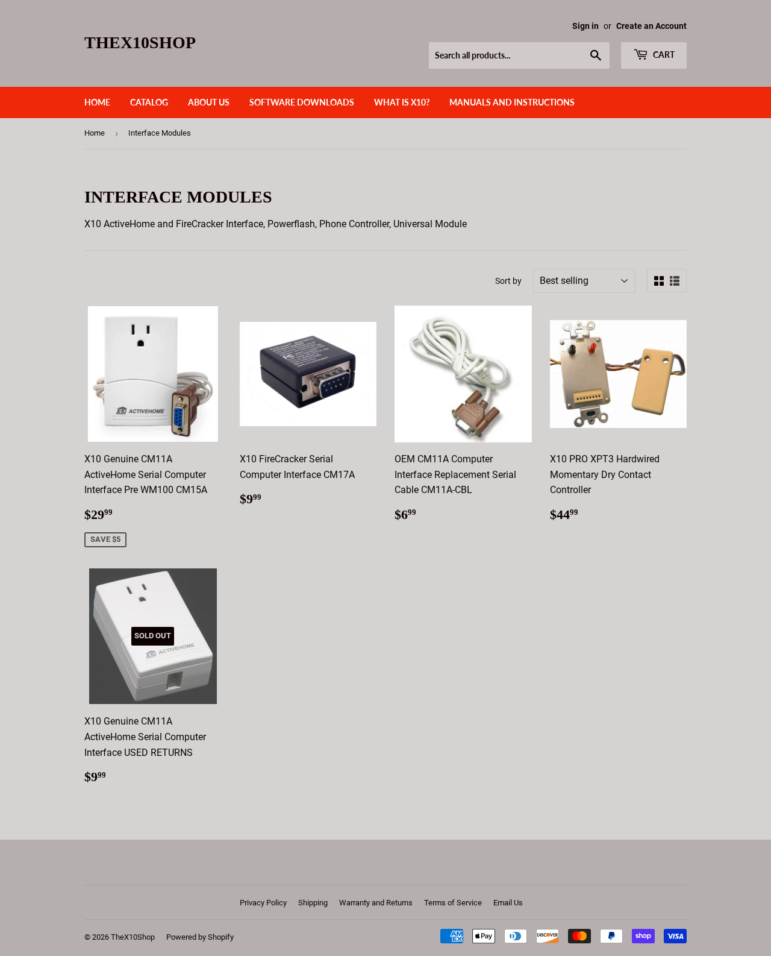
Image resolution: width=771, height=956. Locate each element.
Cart (663, 54)
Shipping (313, 902)
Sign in (585, 26)
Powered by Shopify (200, 937)
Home (97, 102)
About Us (208, 102)
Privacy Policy (263, 902)
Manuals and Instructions (512, 102)
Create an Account (651, 26)
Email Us (508, 902)
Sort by (508, 281)
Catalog (149, 102)
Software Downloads (301, 102)
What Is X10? (401, 102)
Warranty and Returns (376, 902)
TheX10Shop (140, 42)
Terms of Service (453, 902)
